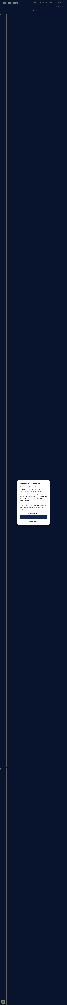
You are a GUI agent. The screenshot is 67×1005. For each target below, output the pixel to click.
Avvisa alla (33, 521)
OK (33, 517)
